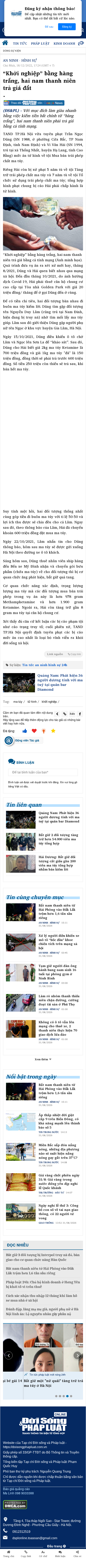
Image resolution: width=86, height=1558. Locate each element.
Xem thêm (42, 1059)
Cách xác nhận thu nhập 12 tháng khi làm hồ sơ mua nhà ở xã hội (41, 1298)
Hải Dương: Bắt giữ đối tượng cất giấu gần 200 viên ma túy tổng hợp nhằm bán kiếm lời (57, 863)
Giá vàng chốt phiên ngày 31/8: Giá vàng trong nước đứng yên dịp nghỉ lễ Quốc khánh (59, 1181)
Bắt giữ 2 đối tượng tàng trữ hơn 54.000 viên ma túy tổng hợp (58, 839)
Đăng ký (67, 26)
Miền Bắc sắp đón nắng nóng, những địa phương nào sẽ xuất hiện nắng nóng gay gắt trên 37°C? (59, 1151)
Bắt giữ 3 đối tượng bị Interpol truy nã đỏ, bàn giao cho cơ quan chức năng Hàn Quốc (43, 1257)
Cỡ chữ (43, 1556)
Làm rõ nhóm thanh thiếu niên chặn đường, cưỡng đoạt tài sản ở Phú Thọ (59, 1000)
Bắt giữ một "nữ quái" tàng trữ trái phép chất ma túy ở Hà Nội (42, 1383)
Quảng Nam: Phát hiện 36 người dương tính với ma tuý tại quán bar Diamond (60, 682)
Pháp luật (40, 43)
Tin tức (20, 43)
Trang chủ (8, 1556)
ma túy (17, 701)
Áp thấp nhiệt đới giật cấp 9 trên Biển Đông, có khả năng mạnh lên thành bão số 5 (59, 1121)
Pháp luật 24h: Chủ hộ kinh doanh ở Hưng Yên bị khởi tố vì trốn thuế (43, 1284)
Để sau (49, 26)
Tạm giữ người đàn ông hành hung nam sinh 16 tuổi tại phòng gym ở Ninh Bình (58, 972)
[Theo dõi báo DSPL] (43, 103)
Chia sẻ (77, 1556)
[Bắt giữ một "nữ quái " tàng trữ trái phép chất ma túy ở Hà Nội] (43, 1348)
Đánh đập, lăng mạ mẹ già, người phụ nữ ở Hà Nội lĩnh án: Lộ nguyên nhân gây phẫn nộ (42, 1311)
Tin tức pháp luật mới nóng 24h (26, 1374)
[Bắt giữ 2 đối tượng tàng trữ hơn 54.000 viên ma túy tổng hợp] (21, 842)
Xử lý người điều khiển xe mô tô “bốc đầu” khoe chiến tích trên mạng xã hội (59, 942)
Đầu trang (55, 1546)
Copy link (26, 1556)
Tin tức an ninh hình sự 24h (44, 664)
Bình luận (60, 1556)
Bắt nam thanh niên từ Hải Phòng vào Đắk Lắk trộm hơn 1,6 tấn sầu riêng (57, 911)
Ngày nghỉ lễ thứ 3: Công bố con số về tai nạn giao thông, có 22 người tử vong (58, 1211)
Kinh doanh (64, 43)
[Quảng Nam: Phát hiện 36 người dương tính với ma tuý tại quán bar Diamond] (19, 682)
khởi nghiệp (49, 701)
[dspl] (6, 43)
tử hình (32, 701)
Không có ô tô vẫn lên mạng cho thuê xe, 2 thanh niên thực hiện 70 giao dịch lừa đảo (58, 1028)
